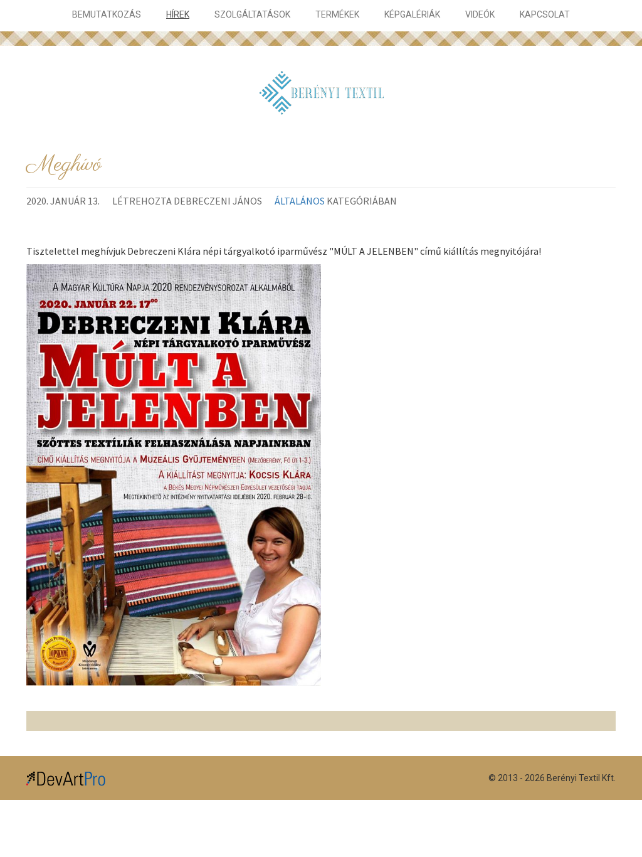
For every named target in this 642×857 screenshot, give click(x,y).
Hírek (177, 14)
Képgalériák (412, 14)
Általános (300, 200)
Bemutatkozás (106, 14)
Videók (480, 14)
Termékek (337, 14)
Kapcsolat (545, 14)
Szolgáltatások (252, 14)
